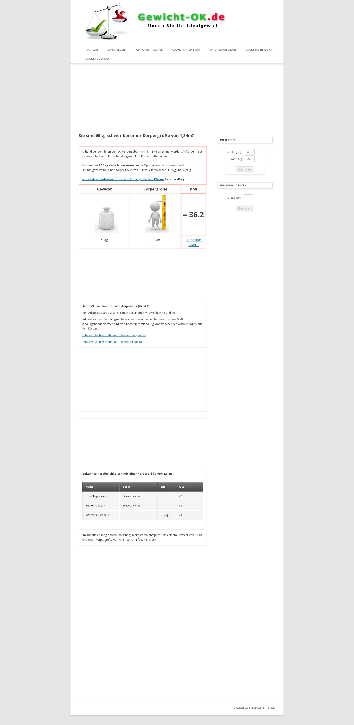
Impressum (257, 707)
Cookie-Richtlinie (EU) (186, 49)
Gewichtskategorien (149, 49)
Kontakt (271, 707)
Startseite (91, 49)
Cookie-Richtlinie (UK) (259, 49)
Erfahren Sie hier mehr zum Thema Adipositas (112, 342)
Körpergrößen (117, 49)
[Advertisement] (142, 101)
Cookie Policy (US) (97, 58)
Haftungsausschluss (222, 49)
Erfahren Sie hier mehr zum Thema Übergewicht (114, 335)
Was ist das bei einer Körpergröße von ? (123, 179)
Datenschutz (241, 707)
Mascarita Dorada (96, 515)
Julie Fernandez (94, 505)
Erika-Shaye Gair (95, 496)
